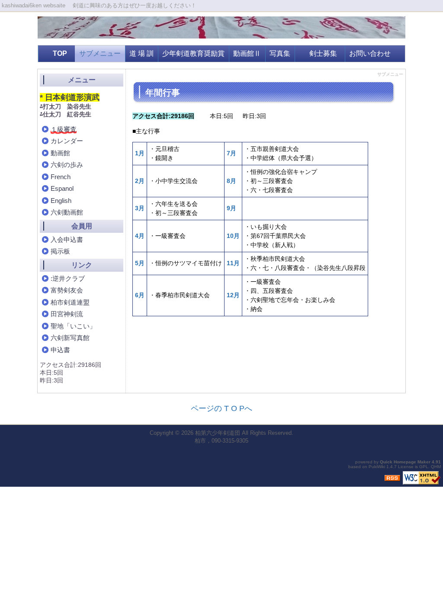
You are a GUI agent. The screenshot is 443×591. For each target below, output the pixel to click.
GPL (423, 466)
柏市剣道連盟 (70, 302)
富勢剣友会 (67, 290)
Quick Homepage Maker (405, 461)
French (61, 176)
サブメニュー (100, 53)
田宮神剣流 (67, 314)
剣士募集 (323, 53)
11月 (233, 263)
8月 (231, 180)
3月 (139, 208)
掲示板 (60, 251)
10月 (233, 235)
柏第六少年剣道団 (217, 433)
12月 (233, 295)
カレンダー (67, 141)
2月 (139, 180)
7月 (231, 153)
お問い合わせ (370, 53)
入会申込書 (67, 239)
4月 (139, 235)
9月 (231, 208)
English (61, 200)
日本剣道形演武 (72, 97)
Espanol (62, 188)
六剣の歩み (67, 164)
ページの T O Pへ (221, 408)
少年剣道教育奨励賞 (193, 53)
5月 (139, 263)
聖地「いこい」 (73, 326)
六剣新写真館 (70, 337)
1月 (139, 153)
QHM (436, 466)
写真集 (280, 53)
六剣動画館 (67, 212)
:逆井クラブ (68, 278)
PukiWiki (377, 466)
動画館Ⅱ (247, 53)
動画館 (60, 153)
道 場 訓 (141, 53)
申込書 (60, 349)
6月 (139, 295)
